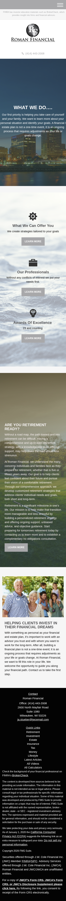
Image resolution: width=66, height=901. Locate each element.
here (12, 888)
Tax (33, 747)
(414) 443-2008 (34, 53)
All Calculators (33, 767)
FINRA (26, 861)
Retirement (33, 732)
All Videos (33, 763)
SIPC (34, 861)
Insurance (33, 743)
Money (33, 751)
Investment (33, 736)
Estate (33, 739)
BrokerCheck (20, 775)
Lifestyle (33, 755)
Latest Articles (33, 759)
